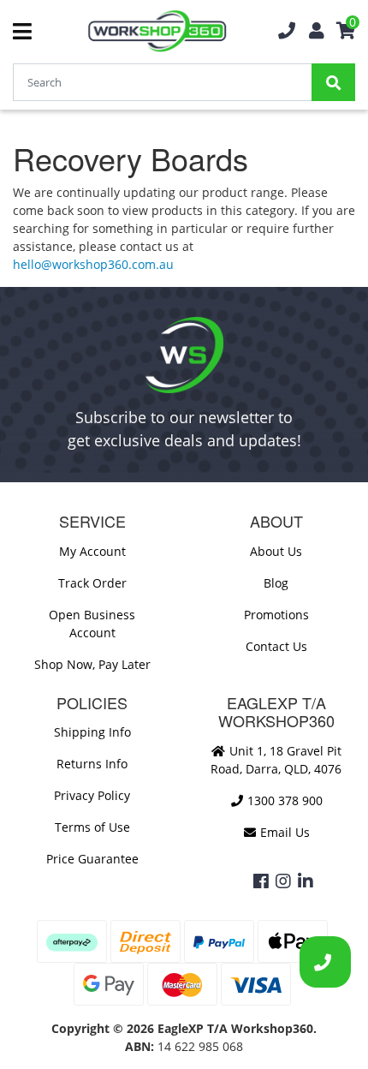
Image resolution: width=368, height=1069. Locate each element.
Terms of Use (92, 827)
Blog (276, 583)
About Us (276, 551)
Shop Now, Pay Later (92, 664)
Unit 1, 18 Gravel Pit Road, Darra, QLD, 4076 (276, 760)
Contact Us (276, 646)
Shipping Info (92, 732)
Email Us (283, 832)
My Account (92, 551)
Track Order (92, 583)
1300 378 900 (283, 800)
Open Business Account (92, 623)
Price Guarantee (92, 859)
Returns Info (92, 763)
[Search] (333, 82)
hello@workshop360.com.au (93, 264)
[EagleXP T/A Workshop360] (157, 31)
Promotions (276, 614)
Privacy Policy (92, 795)
